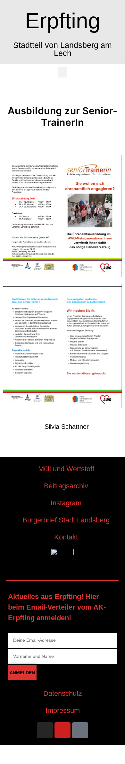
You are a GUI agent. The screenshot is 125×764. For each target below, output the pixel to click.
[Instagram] (45, 730)
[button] (62, 72)
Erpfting (62, 20)
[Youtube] (62, 730)
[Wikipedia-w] (80, 730)
